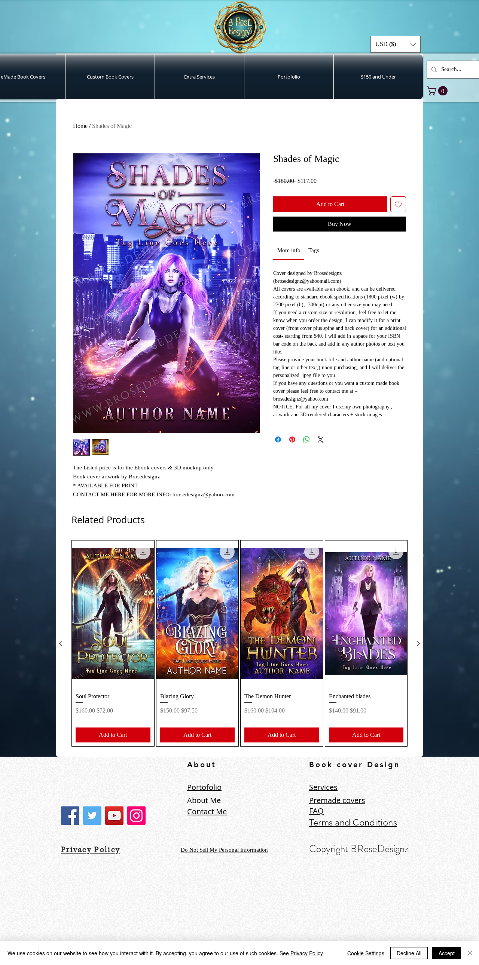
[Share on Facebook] (278, 451)
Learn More (378, 192)
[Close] (470, 953)
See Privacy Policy (301, 953)
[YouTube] (114, 815)
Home (80, 126)
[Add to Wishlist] (398, 216)
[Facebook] (70, 815)
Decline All (409, 953)
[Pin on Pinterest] (292, 451)
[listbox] (395, 44)
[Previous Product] (60, 643)
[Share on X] (320, 451)
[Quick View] (113, 613)
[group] (239, 643)
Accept (447, 953)
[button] (395, 44)
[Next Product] (418, 643)
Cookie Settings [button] (365, 953)
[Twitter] (92, 815)
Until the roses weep (105, 918)
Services (323, 787)
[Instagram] (136, 815)
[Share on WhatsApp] (306, 451)
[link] (438, 90)
